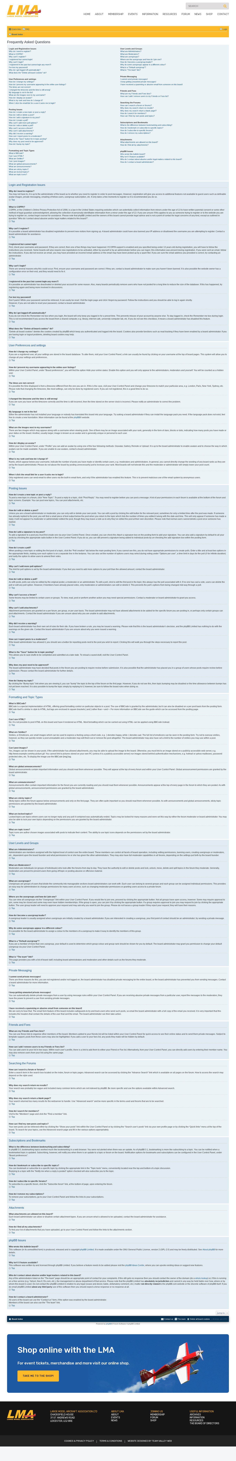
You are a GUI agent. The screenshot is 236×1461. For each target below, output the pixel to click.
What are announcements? (20, 166)
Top (13, 200)
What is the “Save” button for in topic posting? (28, 139)
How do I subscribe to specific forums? (136, 130)
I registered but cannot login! (20, 59)
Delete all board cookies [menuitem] (200, 1319)
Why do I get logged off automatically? (24, 70)
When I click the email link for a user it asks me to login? (32, 103)
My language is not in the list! (21, 92)
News (198, 14)
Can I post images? (17, 161)
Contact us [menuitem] (168, 1319)
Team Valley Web (162, 1441)
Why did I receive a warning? (21, 133)
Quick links (16, 29)
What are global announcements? (23, 164)
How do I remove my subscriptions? (135, 133)
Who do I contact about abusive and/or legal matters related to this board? (151, 159)
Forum (186, 14)
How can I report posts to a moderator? (25, 136)
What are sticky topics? (19, 169)
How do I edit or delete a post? (21, 115)
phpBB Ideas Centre (134, 1265)
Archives (195, 1414)
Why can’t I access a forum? (21, 128)
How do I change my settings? (21, 82)
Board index (17, 1319)
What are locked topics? (19, 172)
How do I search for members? (133, 113)
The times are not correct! (20, 87)
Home (87, 14)
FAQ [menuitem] (27, 29)
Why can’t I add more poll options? (23, 123)
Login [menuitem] (225, 29)
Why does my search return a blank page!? (138, 111)
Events (133, 14)
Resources (170, 14)
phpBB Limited (87, 1249)
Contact (223, 14)
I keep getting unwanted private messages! (138, 82)
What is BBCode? (16, 153)
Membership (116, 14)
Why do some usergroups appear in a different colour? (143, 65)
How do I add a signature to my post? (24, 117)
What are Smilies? (16, 159)
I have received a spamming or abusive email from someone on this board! (151, 84)
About (99, 14)
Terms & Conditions (111, 1441)
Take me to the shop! (38, 1375)
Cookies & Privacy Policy (79, 1441)
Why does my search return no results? (137, 108)
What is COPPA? (16, 54)
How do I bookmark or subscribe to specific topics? (141, 128)
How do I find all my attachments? (134, 145)
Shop (209, 14)
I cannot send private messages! (134, 79)
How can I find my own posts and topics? (137, 116)
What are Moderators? (129, 54)
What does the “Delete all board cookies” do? (27, 73)
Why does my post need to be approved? (26, 141)
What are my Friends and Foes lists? (135, 94)
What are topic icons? (18, 174)
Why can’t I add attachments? (21, 131)
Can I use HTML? (16, 156)
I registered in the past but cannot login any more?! (30, 65)
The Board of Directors (204, 1423)
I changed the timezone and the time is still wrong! (29, 90)
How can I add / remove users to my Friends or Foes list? (144, 96)
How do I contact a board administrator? (137, 162)
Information (150, 14)
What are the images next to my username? (27, 95)
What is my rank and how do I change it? (26, 100)
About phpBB (208, 1249)
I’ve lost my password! (18, 67)
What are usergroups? (129, 57)
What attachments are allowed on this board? (139, 142)
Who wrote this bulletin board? (132, 154)
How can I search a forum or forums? (136, 105)
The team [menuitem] (182, 1319)
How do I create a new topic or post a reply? (27, 112)
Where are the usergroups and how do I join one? (141, 59)
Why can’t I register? (17, 57)
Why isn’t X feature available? (132, 157)
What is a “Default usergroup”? (133, 67)
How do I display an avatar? (20, 98)
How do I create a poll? (18, 120)
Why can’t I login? (16, 62)
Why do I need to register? (20, 51)
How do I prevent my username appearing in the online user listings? (37, 84)
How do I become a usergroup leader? (136, 62)
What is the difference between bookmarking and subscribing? (146, 125)
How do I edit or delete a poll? (21, 125)
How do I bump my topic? (19, 144)
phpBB (77, 417)
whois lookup (201, 1278)
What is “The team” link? (130, 70)
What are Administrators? (130, 51)
